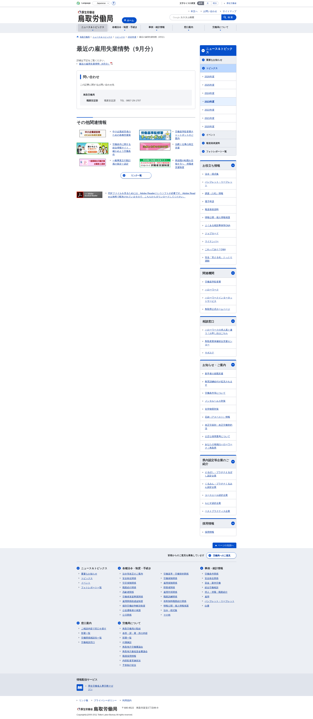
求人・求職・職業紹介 (216, 592)
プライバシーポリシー (105, 700)
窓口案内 (86, 623)
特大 (215, 3)
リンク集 (83, 700)
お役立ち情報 (211, 165)
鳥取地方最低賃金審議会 (135, 651)
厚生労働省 (231, 3)
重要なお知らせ (214, 60)
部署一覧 (85, 633)
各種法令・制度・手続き (136, 568)
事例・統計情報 (214, 568)
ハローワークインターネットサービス (218, 299)
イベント (210, 134)
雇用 (207, 596)
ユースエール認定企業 (216, 495)
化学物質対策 (212, 409)
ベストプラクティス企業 (217, 511)
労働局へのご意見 (221, 555)
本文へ (194, 11)
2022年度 (209, 110)
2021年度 (209, 118)
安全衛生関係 (129, 578)
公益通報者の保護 (131, 610)
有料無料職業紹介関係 (175, 601)
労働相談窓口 (88, 642)
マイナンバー (212, 241)
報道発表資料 (213, 143)
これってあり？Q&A (215, 249)
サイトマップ (229, 11)
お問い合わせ (210, 11)
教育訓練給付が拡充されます (218, 383)
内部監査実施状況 (131, 660)
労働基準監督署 (213, 281)
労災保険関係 (129, 583)
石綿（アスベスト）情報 (217, 417)
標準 (200, 3)
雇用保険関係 (170, 583)
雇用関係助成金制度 (132, 601)
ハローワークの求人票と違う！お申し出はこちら (218, 331)
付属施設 (127, 642)
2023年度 (209, 101)
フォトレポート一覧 (216, 151)
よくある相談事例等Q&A (217, 225)
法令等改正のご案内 (132, 573)
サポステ (209, 352)
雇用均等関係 (170, 592)
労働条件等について (215, 393)
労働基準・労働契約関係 (176, 573)
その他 (167, 615)
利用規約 (127, 700)
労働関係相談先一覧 (91, 637)
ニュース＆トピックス (219, 50)
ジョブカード (212, 233)
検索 (230, 17)
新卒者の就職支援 (214, 373)
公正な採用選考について (217, 436)
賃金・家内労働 (213, 583)
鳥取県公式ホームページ (217, 309)
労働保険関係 (170, 578)
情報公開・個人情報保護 (217, 217)
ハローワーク (212, 289)
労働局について (131, 623)
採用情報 (208, 523)
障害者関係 (169, 587)
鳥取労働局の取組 (131, 628)
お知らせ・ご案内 (214, 365)
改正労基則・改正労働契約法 (218, 427)
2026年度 (209, 76)
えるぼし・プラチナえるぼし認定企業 (218, 474)
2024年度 (209, 93)
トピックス (212, 68)
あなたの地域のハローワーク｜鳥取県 (218, 446)
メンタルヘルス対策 (215, 401)
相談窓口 (208, 321)
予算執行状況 (129, 665)
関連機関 (208, 273)
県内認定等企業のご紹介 (215, 462)
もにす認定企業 (213, 503)
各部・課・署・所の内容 (135, 633)
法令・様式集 (212, 174)
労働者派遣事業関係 (132, 596)
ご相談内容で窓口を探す (93, 628)
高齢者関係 (128, 592)
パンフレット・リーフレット (218, 184)
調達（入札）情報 (214, 193)
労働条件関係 (211, 573)
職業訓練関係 (170, 596)
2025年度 (209, 85)
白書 (207, 605)
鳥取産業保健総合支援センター (218, 343)
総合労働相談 (211, 587)
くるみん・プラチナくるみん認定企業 (218, 485)
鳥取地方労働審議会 (132, 647)
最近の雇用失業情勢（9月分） (94, 64)
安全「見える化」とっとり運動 (218, 259)
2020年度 (209, 126)
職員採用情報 (129, 656)
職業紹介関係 (129, 587)
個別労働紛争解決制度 (133, 605)
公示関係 (127, 615)
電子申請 (209, 201)
